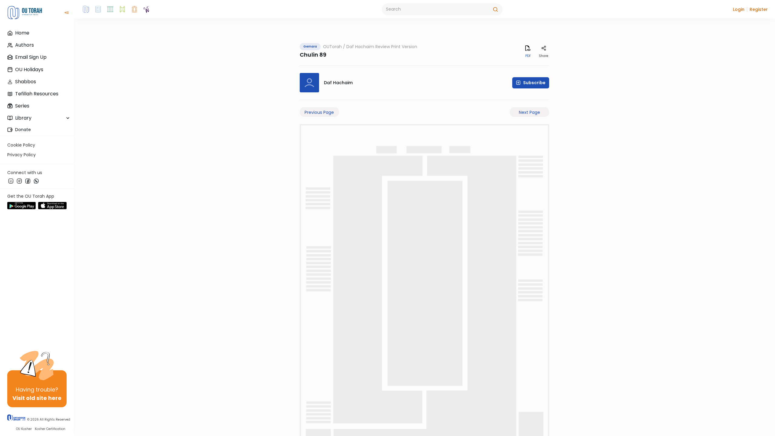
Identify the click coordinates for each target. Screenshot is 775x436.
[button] (738, 9)
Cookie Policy (21, 145)
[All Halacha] (110, 9)
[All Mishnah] (98, 9)
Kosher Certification (50, 429)
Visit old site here (36, 398)
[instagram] (19, 180)
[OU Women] (146, 9)
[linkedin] (11, 180)
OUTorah (332, 47)
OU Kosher (24, 429)
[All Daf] (134, 9)
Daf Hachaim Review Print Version (381, 47)
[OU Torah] (86, 9)
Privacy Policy (21, 155)
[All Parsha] (122, 9)
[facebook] (27, 180)
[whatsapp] (36, 180)
